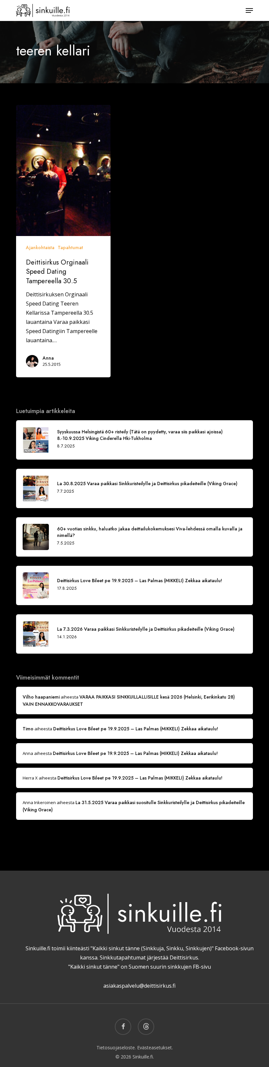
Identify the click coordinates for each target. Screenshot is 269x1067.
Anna (48, 358)
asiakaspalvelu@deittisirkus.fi (139, 985)
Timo (28, 728)
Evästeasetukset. (155, 1047)
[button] (249, 10)
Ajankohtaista (40, 247)
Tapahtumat (70, 247)
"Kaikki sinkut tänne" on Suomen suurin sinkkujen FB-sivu (139, 966)
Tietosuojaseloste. (116, 1047)
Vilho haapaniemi (41, 697)
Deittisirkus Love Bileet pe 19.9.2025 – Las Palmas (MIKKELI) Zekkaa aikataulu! (135, 728)
